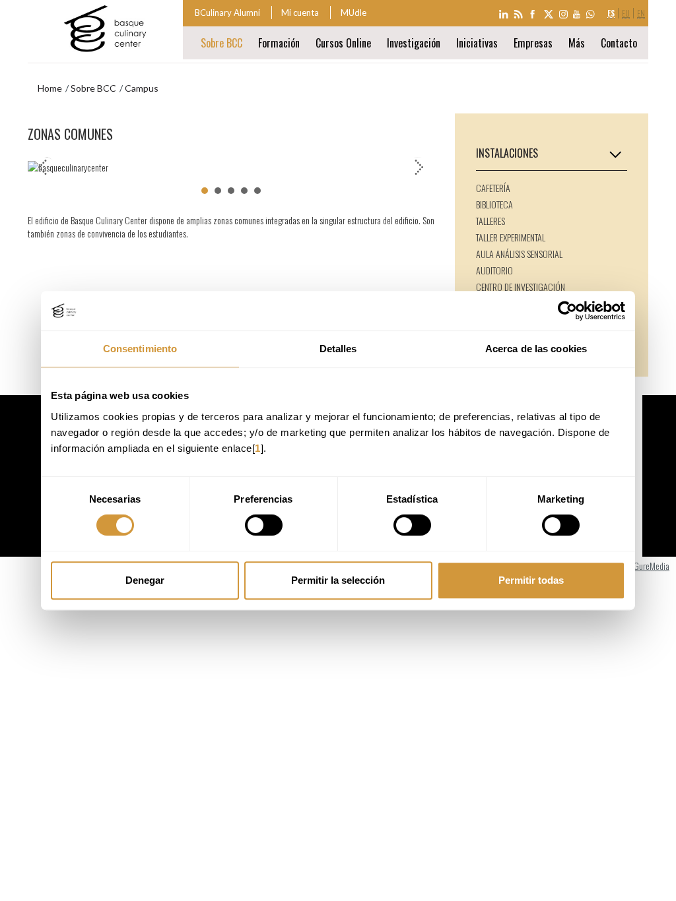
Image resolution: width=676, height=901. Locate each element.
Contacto (619, 43)
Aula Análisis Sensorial (519, 254)
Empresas (533, 43)
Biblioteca (494, 204)
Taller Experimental (510, 237)
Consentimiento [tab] (140, 348)
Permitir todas (531, 580)
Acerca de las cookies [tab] (536, 348)
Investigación (413, 43)
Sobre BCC (221, 43)
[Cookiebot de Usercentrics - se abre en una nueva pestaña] (567, 311)
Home (50, 88)
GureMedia (651, 566)
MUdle (353, 12)
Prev (44, 167)
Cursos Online (343, 43)
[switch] (264, 525)
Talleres (490, 221)
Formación (279, 43)
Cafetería (493, 188)
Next (417, 167)
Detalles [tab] (338, 348)
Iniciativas (477, 43)
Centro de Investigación (520, 287)
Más (576, 43)
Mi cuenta (300, 12)
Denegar (144, 580)
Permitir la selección (338, 580)
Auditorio (494, 270)
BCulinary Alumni (227, 12)
